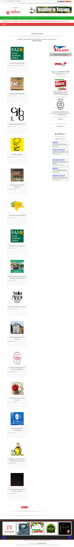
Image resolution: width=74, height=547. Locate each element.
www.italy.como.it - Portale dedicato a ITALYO (18, 18)
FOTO (49, 39)
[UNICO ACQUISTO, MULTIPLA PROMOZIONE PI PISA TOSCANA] (37, 528)
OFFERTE (20, 39)
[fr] (64, 1)
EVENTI (44, 39)
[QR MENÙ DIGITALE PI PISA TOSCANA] (23, 528)
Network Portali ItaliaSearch (14, 1)
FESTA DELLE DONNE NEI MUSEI (17, 215)
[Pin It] (62, 134)
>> (29, 507)
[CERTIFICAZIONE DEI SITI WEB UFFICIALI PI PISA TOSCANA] (64, 528)
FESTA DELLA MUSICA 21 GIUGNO (17, 306)
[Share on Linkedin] (60, 134)
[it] (58, 1)
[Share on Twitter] (63, 134)
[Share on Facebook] (55, 134)
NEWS (54, 39)
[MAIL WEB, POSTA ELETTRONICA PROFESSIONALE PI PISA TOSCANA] (9, 528)
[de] (67, 1)
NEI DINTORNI (37, 39)
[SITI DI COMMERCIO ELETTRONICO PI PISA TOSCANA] (51, 528)
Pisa (29, 540)
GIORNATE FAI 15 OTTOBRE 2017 (17, 246)
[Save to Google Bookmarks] (57, 134)
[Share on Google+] (58, 134)
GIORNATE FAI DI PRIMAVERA (17, 63)
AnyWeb (25, 540)
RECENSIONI (28, 39)
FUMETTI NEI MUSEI (17, 154)
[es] (70, 1)
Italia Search (47, 540)
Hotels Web (42, 540)
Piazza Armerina (36, 540)
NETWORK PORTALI (42, 543)
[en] (61, 1)
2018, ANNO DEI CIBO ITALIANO (17, 124)
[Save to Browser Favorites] (65, 134)
